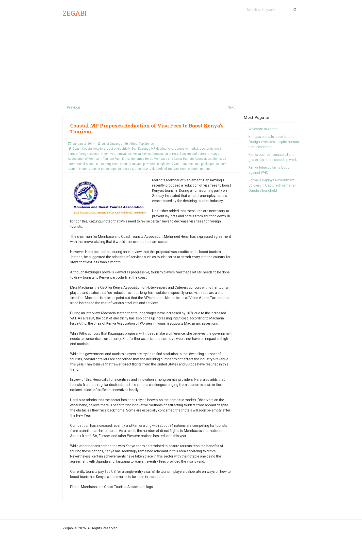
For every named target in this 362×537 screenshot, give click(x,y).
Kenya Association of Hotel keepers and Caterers (175, 154)
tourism (221, 164)
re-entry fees (109, 164)
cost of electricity (119, 148)
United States (131, 169)
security (125, 164)
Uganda (115, 169)
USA (145, 169)
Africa (133, 143)
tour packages (204, 164)
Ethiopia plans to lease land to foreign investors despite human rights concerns (273, 142)
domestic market (186, 148)
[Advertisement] (181, 60)
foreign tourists (89, 154)
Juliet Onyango (111, 143)
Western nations (199, 169)
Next (233, 107)
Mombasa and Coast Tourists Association (182, 158)
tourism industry (79, 169)
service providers (144, 164)
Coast (76, 148)
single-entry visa (168, 164)
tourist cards (100, 169)
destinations (164, 148)
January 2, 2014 (83, 143)
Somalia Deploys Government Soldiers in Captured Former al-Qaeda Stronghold (272, 185)
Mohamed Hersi (141, 158)
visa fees (180, 169)
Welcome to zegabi (263, 129)
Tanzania (187, 164)
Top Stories (146, 143)
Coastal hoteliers (93, 148)
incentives (108, 154)
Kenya (136, 154)
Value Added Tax (160, 169)
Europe (72, 154)
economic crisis (211, 148)
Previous (72, 107)
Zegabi (75, 13)
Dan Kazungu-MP (143, 148)
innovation (124, 154)
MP (98, 164)
